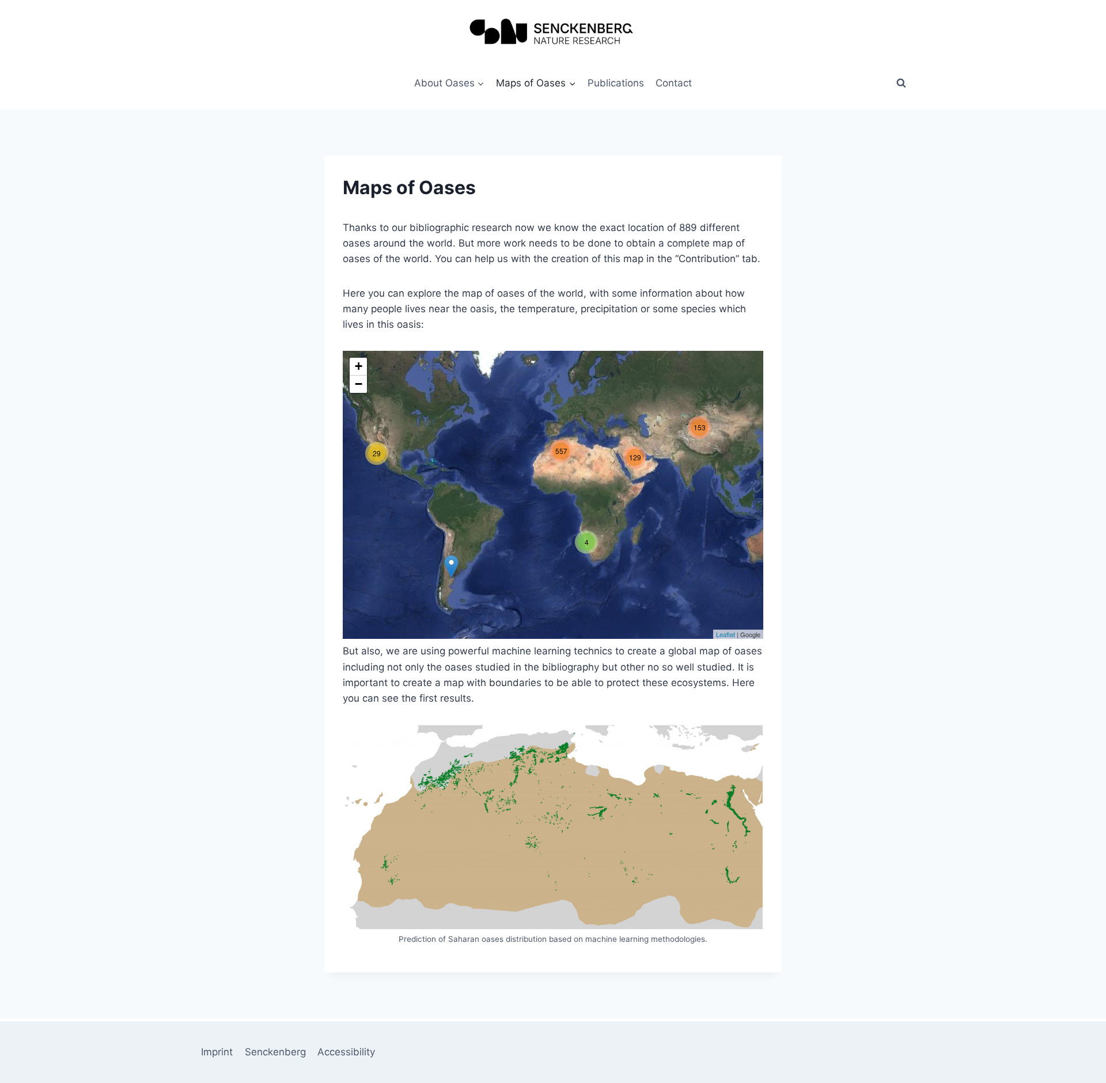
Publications (616, 83)
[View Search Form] (901, 83)
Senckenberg (275, 1052)
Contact (674, 83)
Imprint (217, 1052)
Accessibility (346, 1052)
